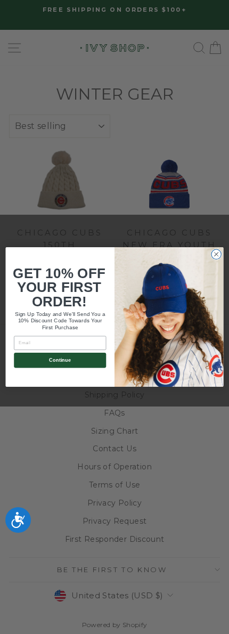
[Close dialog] (216, 254)
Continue (60, 360)
